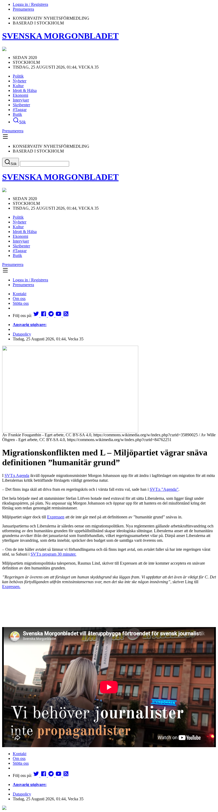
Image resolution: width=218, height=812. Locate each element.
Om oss (19, 298)
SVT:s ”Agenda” (164, 489)
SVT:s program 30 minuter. (53, 554)
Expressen (55, 517)
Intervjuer (21, 100)
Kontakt (19, 293)
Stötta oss (21, 303)
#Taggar (20, 109)
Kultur (18, 85)
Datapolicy (22, 334)
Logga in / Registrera (30, 4)
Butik (17, 114)
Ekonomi (20, 95)
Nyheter (19, 81)
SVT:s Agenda (17, 475)
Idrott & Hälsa (25, 90)
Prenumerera (23, 9)
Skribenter (21, 105)
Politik (18, 76)
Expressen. (11, 586)
